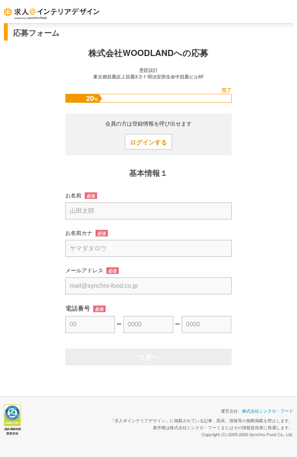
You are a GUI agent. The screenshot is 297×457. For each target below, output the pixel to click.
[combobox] (148, 285)
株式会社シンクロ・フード (267, 411)
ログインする (148, 142)
